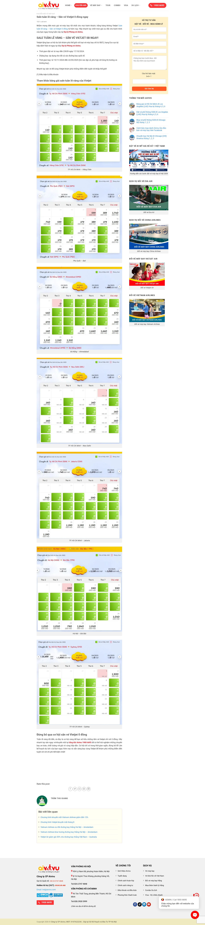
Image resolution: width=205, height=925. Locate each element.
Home (67, 5)
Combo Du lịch (151, 890)
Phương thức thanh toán (127, 895)
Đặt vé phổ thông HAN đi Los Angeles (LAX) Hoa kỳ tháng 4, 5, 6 (152, 113)
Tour (108, 5)
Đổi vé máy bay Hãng (153, 881)
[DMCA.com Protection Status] (43, 895)
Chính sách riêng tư (125, 885)
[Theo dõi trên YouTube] (149, 904)
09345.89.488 (60, 885)
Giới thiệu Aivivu (124, 871)
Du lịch (135, 5)
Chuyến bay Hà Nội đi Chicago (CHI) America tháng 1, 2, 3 (151, 137)
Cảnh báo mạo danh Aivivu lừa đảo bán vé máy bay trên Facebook (151, 129)
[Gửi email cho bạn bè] (79, 789)
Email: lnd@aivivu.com (46, 889)
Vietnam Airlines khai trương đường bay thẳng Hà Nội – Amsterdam (69, 832)
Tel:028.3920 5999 (79, 901)
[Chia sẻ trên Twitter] (75, 789)
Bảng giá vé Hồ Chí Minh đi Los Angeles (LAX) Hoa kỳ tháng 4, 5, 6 (150, 105)
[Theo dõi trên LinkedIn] (144, 904)
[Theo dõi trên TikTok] (140, 904)
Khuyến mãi (80, 5)
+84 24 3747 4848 (56, 881)
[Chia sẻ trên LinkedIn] (88, 789)
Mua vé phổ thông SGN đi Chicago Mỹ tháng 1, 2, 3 (150, 121)
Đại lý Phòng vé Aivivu (73, 32)
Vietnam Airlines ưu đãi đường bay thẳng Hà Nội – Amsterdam (67, 827)
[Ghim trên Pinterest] (84, 789)
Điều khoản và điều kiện (127, 890)
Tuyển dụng (122, 876)
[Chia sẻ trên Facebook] (70, 789)
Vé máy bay (95, 5)
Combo (117, 5)
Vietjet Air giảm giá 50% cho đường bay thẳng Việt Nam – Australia (69, 837)
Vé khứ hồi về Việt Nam (154, 876)
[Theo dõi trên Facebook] (135, 904)
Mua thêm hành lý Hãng (154, 885)
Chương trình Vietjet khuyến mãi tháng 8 (57, 822)
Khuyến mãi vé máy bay (46, 14)
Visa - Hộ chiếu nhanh (154, 895)
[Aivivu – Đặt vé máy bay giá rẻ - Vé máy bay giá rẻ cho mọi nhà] (48, 5)
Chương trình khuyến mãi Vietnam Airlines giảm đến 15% (64, 817)
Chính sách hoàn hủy (126, 881)
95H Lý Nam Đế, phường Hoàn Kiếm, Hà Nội (90, 871)
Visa (126, 5)
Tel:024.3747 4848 (79, 884)
